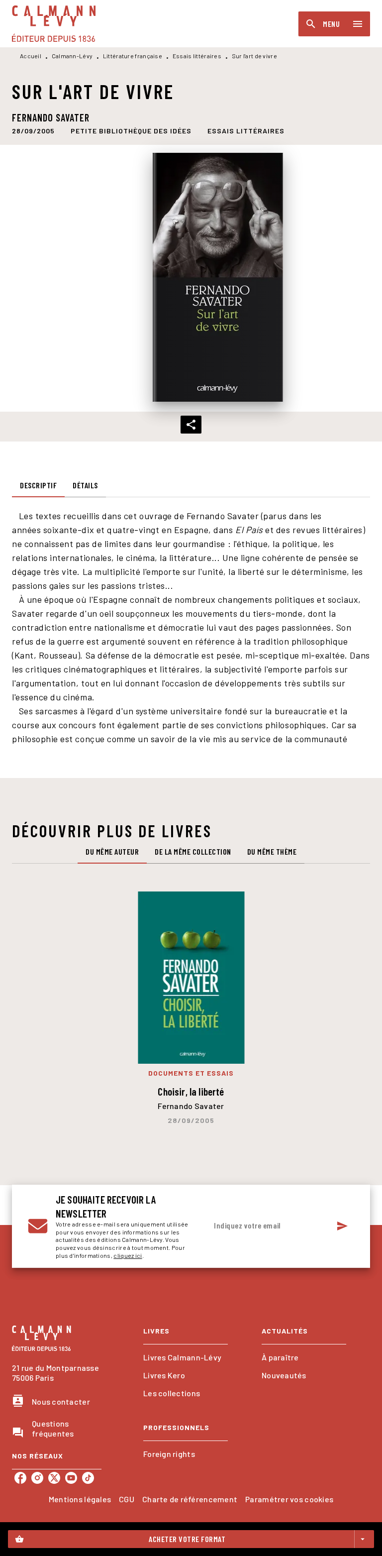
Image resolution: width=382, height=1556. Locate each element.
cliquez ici (127, 1255)
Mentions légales (80, 1499)
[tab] (38, 485)
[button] (131, 130)
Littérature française (132, 55)
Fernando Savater (51, 117)
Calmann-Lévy (72, 55)
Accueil (30, 55)
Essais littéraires (197, 55)
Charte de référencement (189, 1499)
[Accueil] (54, 23)
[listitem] (20, 1477)
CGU (126, 1499)
